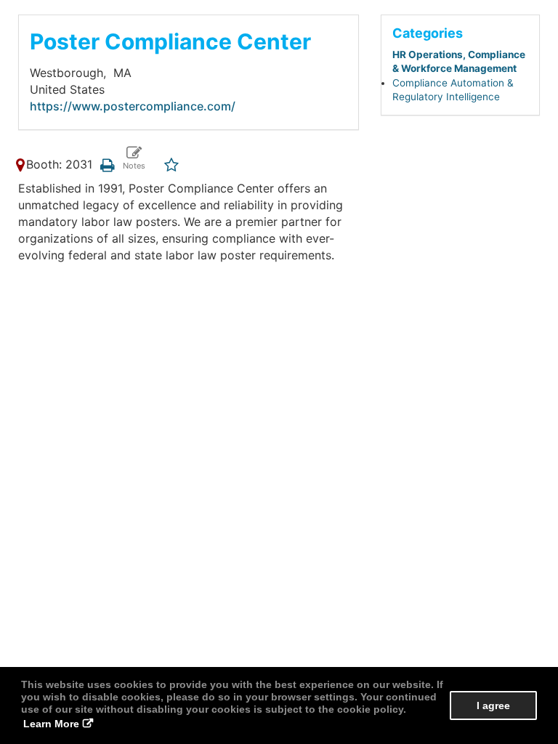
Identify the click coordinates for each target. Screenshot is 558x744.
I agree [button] (493, 705)
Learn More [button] (51, 723)
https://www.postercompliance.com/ (132, 106)
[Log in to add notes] (133, 159)
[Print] (107, 164)
